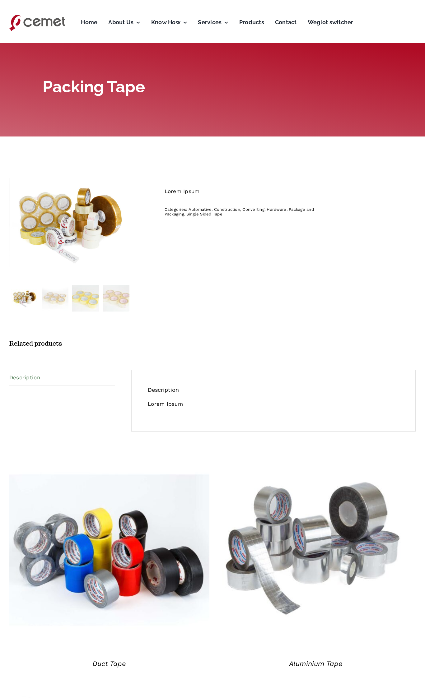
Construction (227, 209)
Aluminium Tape (316, 664)
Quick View (109, 551)
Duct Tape (109, 664)
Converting (253, 209)
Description (24, 377)
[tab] (62, 378)
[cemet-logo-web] (37, 16)
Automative (200, 209)
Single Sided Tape (204, 214)
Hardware (276, 209)
